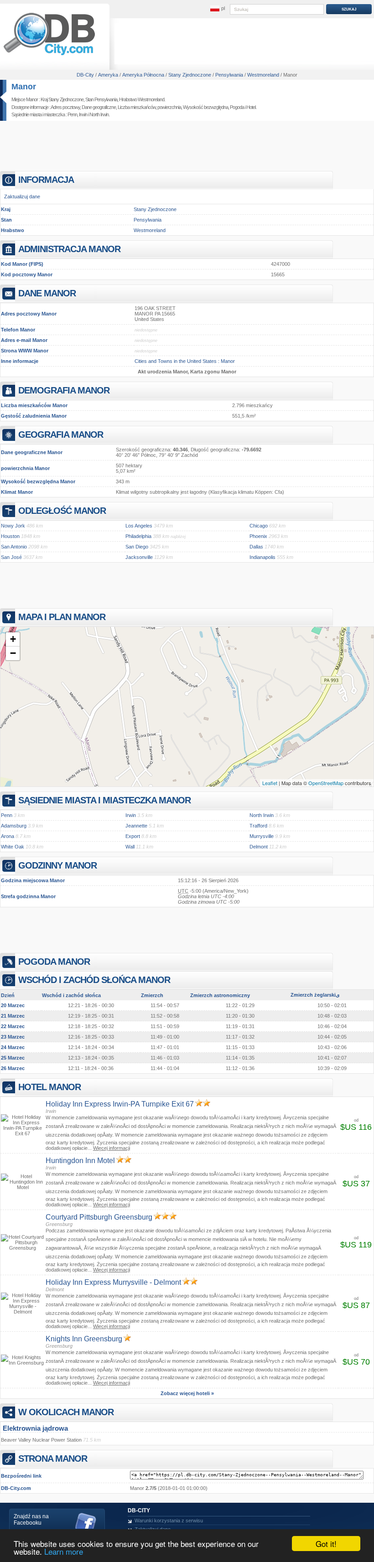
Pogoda (237, 107)
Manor (23, 86)
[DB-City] (49, 55)
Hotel (250, 107)
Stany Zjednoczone (155, 209)
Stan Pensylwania (101, 99)
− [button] (13, 653)
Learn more (63, 1551)
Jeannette (136, 825)
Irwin (83, 114)
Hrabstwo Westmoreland (141, 99)
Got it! (326, 1543)
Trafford (258, 825)
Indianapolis (262, 557)
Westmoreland (150, 230)
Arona (7, 836)
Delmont (258, 846)
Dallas (256, 546)
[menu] (217, 9)
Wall (130, 846)
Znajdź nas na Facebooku (31, 1519)
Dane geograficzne (99, 107)
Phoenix (258, 536)
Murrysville (261, 836)
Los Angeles (138, 525)
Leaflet (269, 782)
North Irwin (99, 114)
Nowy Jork (13, 525)
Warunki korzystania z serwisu (169, 1520)
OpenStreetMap (325, 782)
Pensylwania (147, 219)
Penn (72, 114)
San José (11, 557)
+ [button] (13, 639)
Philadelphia (138, 536)
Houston (10, 536)
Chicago (258, 525)
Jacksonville (139, 557)
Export (132, 836)
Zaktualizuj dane (22, 196)
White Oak (12, 846)
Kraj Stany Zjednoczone (62, 99)
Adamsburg (13, 825)
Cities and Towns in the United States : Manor (185, 361)
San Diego (136, 546)
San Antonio (14, 546)
